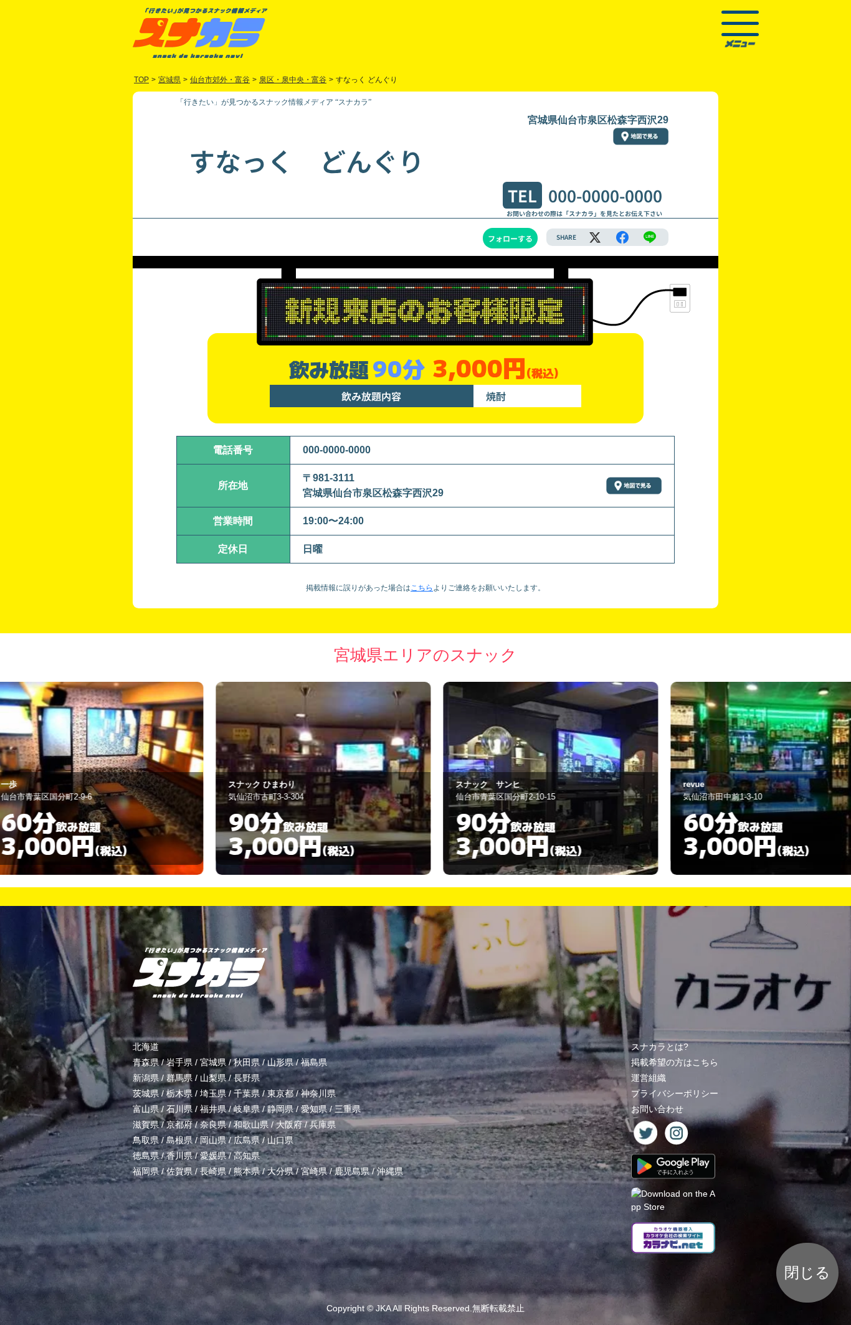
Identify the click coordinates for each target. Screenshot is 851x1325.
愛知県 (314, 1109)
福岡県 (146, 1171)
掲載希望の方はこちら (674, 1062)
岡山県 (213, 1140)
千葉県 (247, 1093)
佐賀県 (179, 1171)
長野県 (247, 1078)
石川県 (179, 1109)
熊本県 (247, 1171)
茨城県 (146, 1093)
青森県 (146, 1062)
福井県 (213, 1109)
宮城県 (213, 1062)
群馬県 (179, 1078)
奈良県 (213, 1124)
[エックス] (595, 237)
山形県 (280, 1062)
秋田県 (247, 1062)
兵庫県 (323, 1124)
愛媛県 (213, 1156)
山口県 (280, 1140)
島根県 (179, 1140)
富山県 (146, 1109)
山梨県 (213, 1078)
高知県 (247, 1156)
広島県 (247, 1140)
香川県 (179, 1156)
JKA (383, 1308)
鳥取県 (146, 1140)
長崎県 (213, 1171)
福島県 (314, 1062)
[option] (199, 778)
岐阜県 (247, 1109)
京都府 (179, 1124)
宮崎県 (314, 1171)
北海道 (146, 1047)
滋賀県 (146, 1124)
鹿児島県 (352, 1171)
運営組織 (648, 1078)
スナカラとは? (659, 1047)
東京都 (280, 1093)
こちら (422, 587)
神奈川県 (318, 1093)
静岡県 (280, 1109)
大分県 (280, 1171)
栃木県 (179, 1093)
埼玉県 (213, 1093)
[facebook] (622, 237)
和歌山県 (251, 1124)
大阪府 (289, 1124)
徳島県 (146, 1156)
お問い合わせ (657, 1109)
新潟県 (146, 1078)
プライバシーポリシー (674, 1093)
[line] (649, 237)
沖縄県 (390, 1171)
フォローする (510, 238)
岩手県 (179, 1062)
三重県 (348, 1109)
